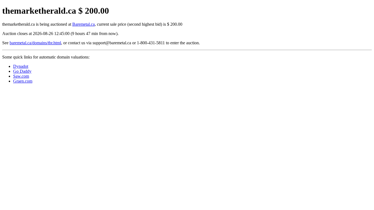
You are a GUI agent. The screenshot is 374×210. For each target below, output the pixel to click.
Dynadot (20, 66)
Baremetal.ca (83, 24)
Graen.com (22, 81)
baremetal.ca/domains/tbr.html (35, 42)
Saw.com (21, 76)
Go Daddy (22, 71)
